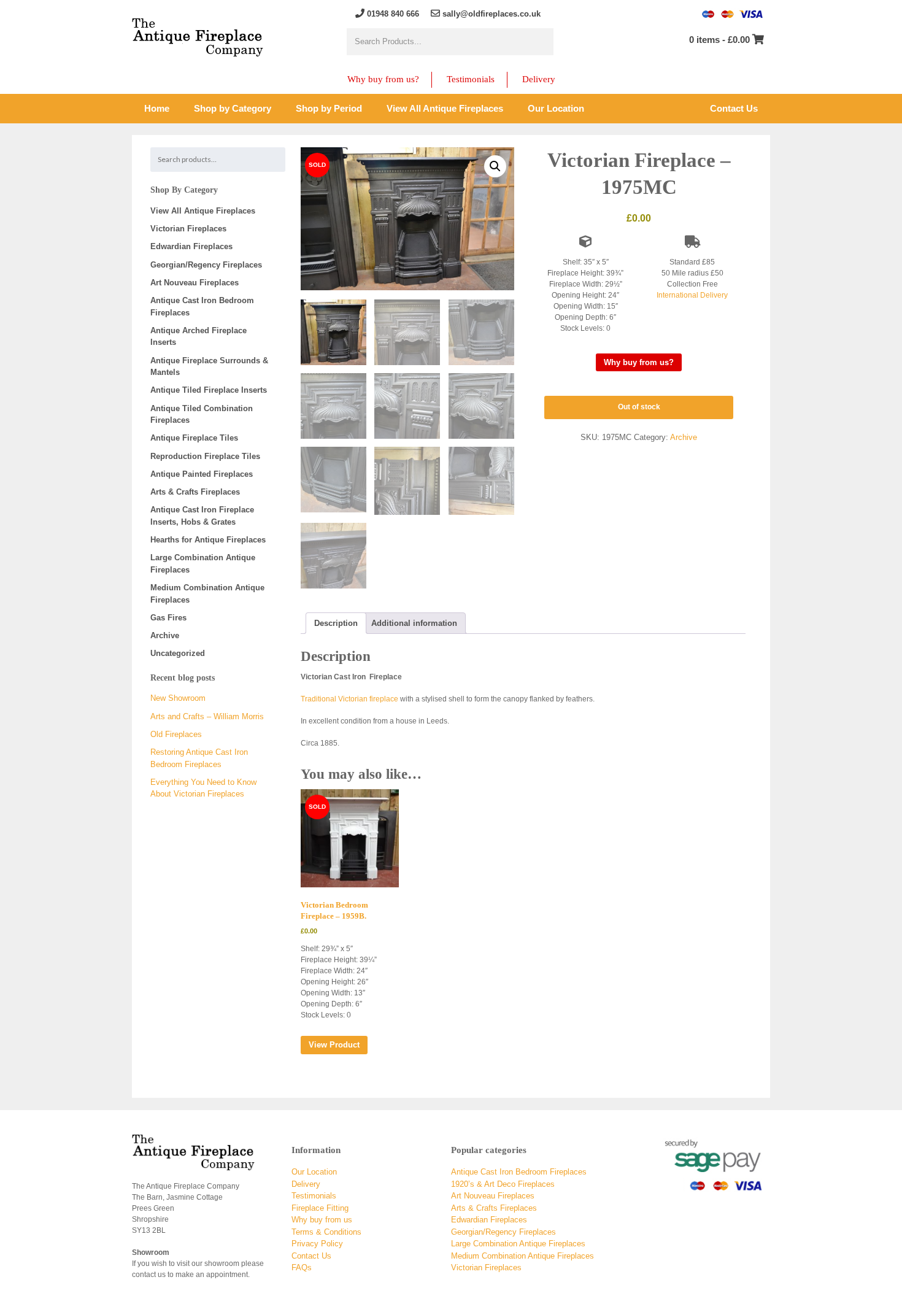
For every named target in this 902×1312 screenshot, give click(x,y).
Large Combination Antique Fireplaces (518, 1243)
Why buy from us (321, 1219)
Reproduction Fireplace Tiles (205, 456)
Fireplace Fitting (320, 1208)
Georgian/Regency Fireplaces (206, 264)
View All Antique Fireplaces (202, 210)
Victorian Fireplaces (188, 228)
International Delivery (692, 295)
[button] (495, 166)
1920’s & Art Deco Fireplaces (503, 1184)
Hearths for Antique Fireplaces (208, 539)
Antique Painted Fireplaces (201, 474)
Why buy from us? (383, 79)
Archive (683, 437)
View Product (334, 1044)
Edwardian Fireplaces (191, 246)
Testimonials (471, 79)
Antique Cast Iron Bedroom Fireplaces (519, 1171)
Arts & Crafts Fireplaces (195, 491)
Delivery (538, 79)
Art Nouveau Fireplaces (194, 282)
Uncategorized (177, 653)
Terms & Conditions (326, 1232)
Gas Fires (168, 617)
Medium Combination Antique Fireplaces (522, 1255)
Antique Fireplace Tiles (194, 437)
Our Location (314, 1171)
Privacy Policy (317, 1243)
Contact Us (311, 1255)
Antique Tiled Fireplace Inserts (208, 390)
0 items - (719, 39)
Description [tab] (336, 623)
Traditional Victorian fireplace (349, 699)
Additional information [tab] (414, 623)
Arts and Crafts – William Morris (207, 716)
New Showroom (178, 698)
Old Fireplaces (176, 734)
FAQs (301, 1267)
